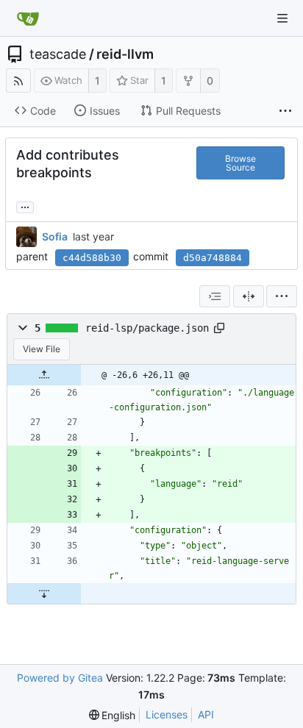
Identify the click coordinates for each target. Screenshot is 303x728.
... (25, 205)
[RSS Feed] (18, 80)
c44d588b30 (92, 257)
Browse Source (240, 163)
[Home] (28, 18)
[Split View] (248, 296)
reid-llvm (125, 54)
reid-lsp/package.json (147, 328)
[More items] (285, 111)
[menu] (281, 296)
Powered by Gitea (60, 677)
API (206, 714)
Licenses (167, 714)
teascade (57, 54)
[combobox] (214, 296)
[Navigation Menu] (282, 18)
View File (41, 348)
